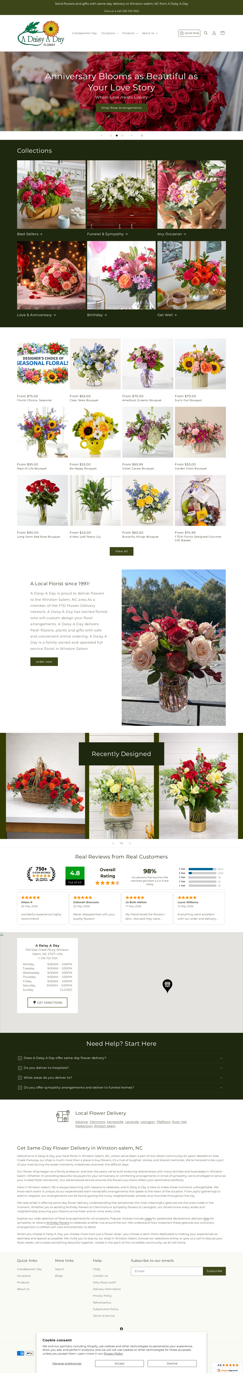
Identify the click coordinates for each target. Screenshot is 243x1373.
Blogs (59, 1275)
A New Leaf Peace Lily (85, 536)
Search (59, 1269)
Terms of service (104, 1315)
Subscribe (214, 1271)
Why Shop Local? (104, 1282)
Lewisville (132, 1122)
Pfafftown (163, 1122)
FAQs (96, 1269)
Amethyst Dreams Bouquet (142, 400)
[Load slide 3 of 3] (122, 135)
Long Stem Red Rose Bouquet (38, 536)
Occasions (24, 1275)
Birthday (95, 315)
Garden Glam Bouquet (191, 468)
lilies (206, 1218)
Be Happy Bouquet (83, 468)
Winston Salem (105, 1126)
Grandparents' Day (29, 1269)
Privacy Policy (113, 1353)
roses (148, 1218)
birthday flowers (58, 1222)
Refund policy (102, 1302)
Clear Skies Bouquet (84, 400)
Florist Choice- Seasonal (34, 400)
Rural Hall (179, 1122)
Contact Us (100, 1275)
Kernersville (115, 1122)
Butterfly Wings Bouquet (140, 536)
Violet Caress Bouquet (138, 468)
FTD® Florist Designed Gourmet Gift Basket (198, 538)
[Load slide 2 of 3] (117, 135)
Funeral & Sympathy (105, 234)
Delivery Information (107, 1289)
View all (121, 551)
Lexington (147, 1122)
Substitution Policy (105, 1309)
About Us (23, 1289)
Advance (81, 1122)
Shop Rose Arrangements (121, 108)
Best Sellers (27, 234)
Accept (120, 1363)
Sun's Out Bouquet (188, 400)
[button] (109, 33)
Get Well (165, 315)
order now (44, 661)
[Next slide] (132, 135)
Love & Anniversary (34, 315)
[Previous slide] (102, 135)
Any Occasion (169, 234)
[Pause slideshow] (141, 135)
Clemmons (97, 1122)
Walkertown (84, 1126)
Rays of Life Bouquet (32, 468)
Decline (172, 1363)
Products (23, 1282)
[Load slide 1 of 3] (111, 135)
